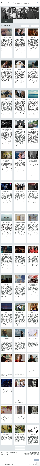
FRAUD (19, 338)
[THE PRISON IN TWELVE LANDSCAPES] (20, 383)
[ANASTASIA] (20, 155)
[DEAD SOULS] (6, 279)
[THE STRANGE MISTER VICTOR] (6, 124)
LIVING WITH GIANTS (33, 363)
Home (16, 21)
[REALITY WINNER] (33, 64)
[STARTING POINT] (6, 429)
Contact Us (7, 452)
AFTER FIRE (33, 312)
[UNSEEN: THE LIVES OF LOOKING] (33, 410)
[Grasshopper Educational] (20, 3)
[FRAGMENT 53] (6, 383)
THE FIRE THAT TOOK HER (20, 99)
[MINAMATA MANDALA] (33, 94)
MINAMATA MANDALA (33, 99)
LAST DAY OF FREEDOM (32, 434)
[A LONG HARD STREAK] (6, 64)
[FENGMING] (20, 358)
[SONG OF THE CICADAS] (20, 429)
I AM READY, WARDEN (7, 37)
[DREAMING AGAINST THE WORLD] (33, 383)
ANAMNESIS (19, 129)
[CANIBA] (20, 279)
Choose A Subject (4, 21)
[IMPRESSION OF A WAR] (6, 410)
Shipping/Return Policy (14, 452)
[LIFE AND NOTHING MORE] (6, 250)
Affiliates (7, 454)
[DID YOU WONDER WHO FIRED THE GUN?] (33, 279)
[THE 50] (6, 94)
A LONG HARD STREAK (6, 69)
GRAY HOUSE (6, 312)
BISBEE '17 (20, 254)
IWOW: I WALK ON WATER (6, 191)
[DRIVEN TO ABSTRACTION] (20, 218)
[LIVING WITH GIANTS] (33, 358)
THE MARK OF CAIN (6, 363)
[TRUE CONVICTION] (20, 187)
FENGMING (20, 363)
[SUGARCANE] (33, 33)
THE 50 (6, 99)
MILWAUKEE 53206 (19, 312)
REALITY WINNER (33, 69)
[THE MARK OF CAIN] (6, 358)
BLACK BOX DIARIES (20, 37)
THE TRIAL (33, 254)
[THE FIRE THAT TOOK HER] (20, 94)
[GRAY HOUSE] (6, 307)
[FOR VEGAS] (20, 64)
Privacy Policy (3, 454)
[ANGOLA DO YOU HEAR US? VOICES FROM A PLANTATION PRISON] (33, 155)
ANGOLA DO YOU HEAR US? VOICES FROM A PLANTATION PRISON (33, 161)
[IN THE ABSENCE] (6, 218)
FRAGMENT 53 (6, 387)
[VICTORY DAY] (20, 410)
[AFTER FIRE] (33, 307)
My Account (3, 452)
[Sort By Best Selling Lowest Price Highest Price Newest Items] (25, 26)
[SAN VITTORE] (33, 218)
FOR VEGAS (20, 69)
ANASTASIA (20, 160)
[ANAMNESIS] (20, 124)
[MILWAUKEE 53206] (20, 307)
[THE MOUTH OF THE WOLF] (33, 187)
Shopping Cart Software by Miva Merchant (33, 464)
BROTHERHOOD (33, 129)
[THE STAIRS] (6, 333)
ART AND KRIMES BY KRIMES (6, 161)
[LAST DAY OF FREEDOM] (33, 429)
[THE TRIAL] (33, 250)
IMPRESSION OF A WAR (6, 414)
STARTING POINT (6, 434)
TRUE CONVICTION (19, 191)
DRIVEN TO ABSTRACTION (20, 222)
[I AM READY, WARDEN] (6, 33)
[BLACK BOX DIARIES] (20, 33)
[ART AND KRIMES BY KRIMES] (6, 155)
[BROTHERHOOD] (33, 124)
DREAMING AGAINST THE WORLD (33, 388)
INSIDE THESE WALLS (33, 338)
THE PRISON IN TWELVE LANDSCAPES (19, 388)
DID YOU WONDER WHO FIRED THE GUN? (33, 285)
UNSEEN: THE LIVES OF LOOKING (33, 415)
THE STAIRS (6, 338)
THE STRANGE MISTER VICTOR (6, 130)
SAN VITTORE (33, 222)
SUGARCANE (33, 37)
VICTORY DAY (19, 414)
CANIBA (19, 284)
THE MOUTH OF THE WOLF (33, 191)
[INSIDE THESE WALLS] (33, 333)
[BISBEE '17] (20, 250)
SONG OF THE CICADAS (19, 434)
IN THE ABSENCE (6, 222)
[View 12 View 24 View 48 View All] (35, 26)
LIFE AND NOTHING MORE (7, 254)
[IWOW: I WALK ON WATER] (6, 187)
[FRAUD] (20, 333)
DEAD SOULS (6, 284)
